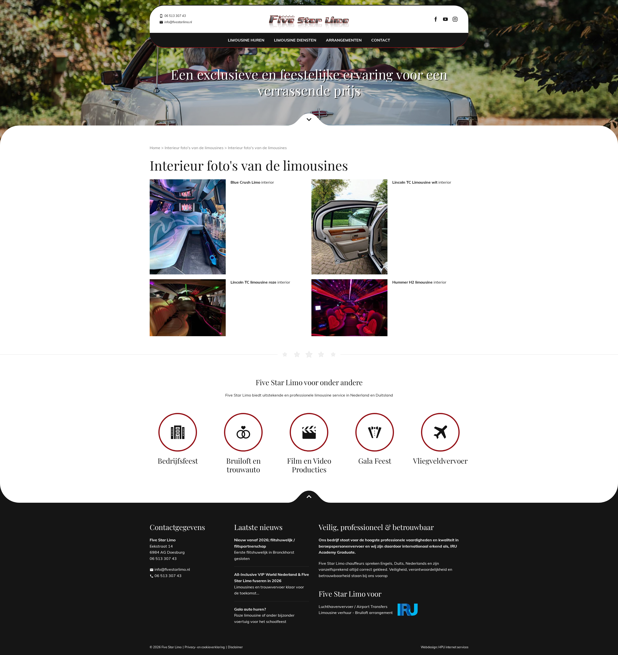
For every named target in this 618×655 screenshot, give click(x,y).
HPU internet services (453, 647)
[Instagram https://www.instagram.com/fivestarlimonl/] (455, 19)
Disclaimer (235, 647)
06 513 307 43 (166, 575)
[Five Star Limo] (309, 22)
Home (155, 147)
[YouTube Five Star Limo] (445, 19)
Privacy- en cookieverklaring (205, 647)
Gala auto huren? (250, 609)
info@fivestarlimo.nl (170, 569)
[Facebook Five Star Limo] (435, 19)
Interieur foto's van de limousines (194, 147)
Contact (380, 40)
